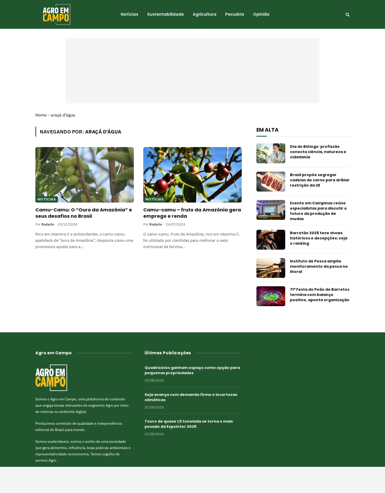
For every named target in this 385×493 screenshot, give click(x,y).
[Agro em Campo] (56, 14)
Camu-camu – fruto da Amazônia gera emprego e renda (192, 213)
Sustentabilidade (165, 14)
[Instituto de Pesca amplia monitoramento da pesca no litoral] (270, 268)
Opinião (261, 14)
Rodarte (47, 224)
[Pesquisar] (347, 14)
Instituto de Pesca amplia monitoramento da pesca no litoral (319, 266)
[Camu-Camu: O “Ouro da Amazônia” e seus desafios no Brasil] (84, 175)
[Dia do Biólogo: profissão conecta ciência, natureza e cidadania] (270, 153)
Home (41, 114)
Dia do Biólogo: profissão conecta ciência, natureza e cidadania (318, 152)
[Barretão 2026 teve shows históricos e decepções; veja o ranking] (270, 240)
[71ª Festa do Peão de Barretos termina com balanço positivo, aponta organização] (270, 296)
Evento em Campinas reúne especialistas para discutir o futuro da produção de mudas (318, 210)
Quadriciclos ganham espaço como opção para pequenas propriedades (192, 370)
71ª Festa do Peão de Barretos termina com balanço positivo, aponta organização (319, 294)
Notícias (129, 14)
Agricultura (204, 14)
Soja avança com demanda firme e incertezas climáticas (191, 397)
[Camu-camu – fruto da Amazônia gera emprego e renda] (192, 175)
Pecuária (234, 14)
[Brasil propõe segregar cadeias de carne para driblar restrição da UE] (270, 182)
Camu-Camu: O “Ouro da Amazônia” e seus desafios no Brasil (83, 213)
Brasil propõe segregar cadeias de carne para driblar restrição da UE (320, 180)
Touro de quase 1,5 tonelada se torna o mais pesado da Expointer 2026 (189, 424)
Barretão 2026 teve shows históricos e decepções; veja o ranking (318, 238)
